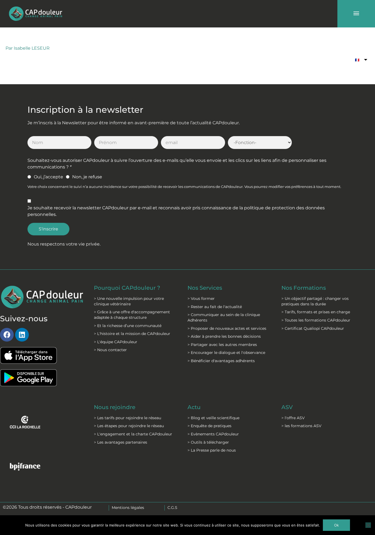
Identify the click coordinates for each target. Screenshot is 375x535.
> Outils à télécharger (208, 442)
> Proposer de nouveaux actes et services (227, 328)
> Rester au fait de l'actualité (215, 306)
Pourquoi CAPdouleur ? (127, 288)
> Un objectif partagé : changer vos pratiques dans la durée (315, 301)
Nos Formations (303, 288)
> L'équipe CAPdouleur (115, 341)
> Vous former (201, 298)
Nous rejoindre (114, 407)
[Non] (368, 525)
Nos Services (205, 288)
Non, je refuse (87, 176)
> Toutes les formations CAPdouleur (315, 320)
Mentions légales (128, 507)
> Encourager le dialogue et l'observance (226, 352)
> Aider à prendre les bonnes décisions (224, 336)
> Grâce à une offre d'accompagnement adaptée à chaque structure (132, 314)
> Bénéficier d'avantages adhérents (221, 360)
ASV (287, 407)
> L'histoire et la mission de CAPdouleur (132, 333)
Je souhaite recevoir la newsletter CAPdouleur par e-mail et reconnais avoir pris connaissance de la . (176, 211)
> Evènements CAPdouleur (213, 434)
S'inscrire (48, 229)
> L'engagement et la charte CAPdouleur (133, 434)
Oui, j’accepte (48, 176)
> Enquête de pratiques (209, 425)
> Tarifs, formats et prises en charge (315, 311)
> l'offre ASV (293, 417)
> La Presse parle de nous (212, 450)
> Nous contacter (110, 349)
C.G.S (172, 507)
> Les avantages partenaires (120, 442)
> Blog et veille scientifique (213, 417)
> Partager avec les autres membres (222, 344)
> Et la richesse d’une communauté (127, 325)
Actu (194, 407)
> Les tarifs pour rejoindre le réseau (127, 417)
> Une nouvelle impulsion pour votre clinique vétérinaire (129, 301)
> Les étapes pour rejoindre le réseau (129, 425)
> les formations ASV (301, 425)
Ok (336, 525)
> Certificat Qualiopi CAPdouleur (312, 328)
